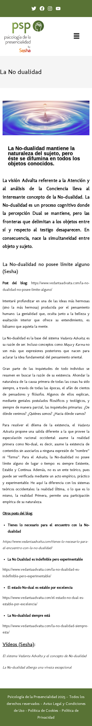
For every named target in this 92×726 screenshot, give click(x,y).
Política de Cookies (43, 710)
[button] (77, 36)
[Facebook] (42, 8)
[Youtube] (58, 8)
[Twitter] (33, 8)
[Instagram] (50, 8)
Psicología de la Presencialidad (32, 696)
